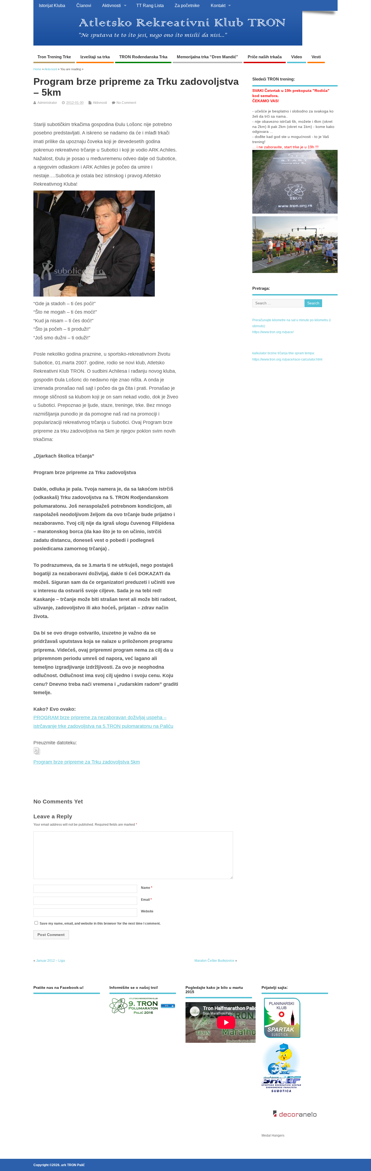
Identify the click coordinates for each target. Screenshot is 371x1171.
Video (296, 56)
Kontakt (218, 5)
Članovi (83, 5)
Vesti (316, 56)
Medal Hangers (273, 1135)
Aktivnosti (111, 5)
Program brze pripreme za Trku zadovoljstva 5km (86, 762)
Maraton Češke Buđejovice (214, 961)
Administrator (47, 103)
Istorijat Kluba (52, 5)
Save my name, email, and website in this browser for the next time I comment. (100, 923)
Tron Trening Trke (54, 56)
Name (146, 888)
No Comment (126, 103)
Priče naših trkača (265, 56)
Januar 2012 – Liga (50, 961)
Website (147, 911)
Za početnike (187, 5)
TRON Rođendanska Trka (143, 56)
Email (146, 900)
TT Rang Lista (150, 5)
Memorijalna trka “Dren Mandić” (207, 56)
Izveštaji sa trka (95, 56)
